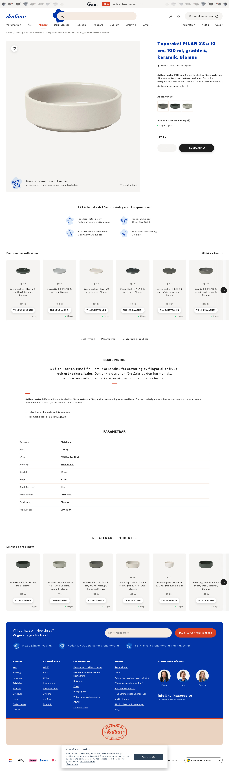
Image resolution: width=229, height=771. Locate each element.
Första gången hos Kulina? (129, 683)
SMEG (46, 678)
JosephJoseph (50, 689)
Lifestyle (17, 694)
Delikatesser (19, 704)
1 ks (63, 487)
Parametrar (108, 339)
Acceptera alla (148, 757)
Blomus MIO (67, 465)
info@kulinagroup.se (175, 695)
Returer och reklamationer (87, 667)
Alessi (46, 673)
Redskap (17, 678)
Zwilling (47, 694)
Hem (15, 699)
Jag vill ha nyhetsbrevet (195, 633)
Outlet (16, 710)
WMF (46, 667)
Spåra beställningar (125, 689)
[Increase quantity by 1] (172, 148)
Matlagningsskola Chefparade (131, 694)
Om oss (119, 673)
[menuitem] (13, 25)
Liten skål (66, 495)
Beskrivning (88, 339)
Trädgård (18, 683)
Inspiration (188, 25)
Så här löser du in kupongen (129, 704)
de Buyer (47, 699)
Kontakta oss (80, 708)
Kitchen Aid (49, 683)
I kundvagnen (197, 148)
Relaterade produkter (135, 339)
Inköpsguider (80, 692)
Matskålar (66, 442)
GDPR (76, 702)
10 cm (64, 472)
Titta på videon (128, 185)
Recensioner (121, 667)
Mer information (87, 761)
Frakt (76, 686)
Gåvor (219, 25)
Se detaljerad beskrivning (171, 86)
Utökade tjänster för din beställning (86, 674)
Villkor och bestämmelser (87, 697)
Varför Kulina (122, 699)
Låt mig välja (72, 764)
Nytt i (205, 25)
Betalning (78, 681)
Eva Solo (47, 704)
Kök (15, 667)
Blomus (65, 502)
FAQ (117, 710)
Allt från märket (210, 253)
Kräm (64, 480)
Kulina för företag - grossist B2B (132, 678)
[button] (23, 600)
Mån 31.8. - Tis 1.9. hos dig (172, 121)
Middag (17, 673)
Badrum (17, 689)
